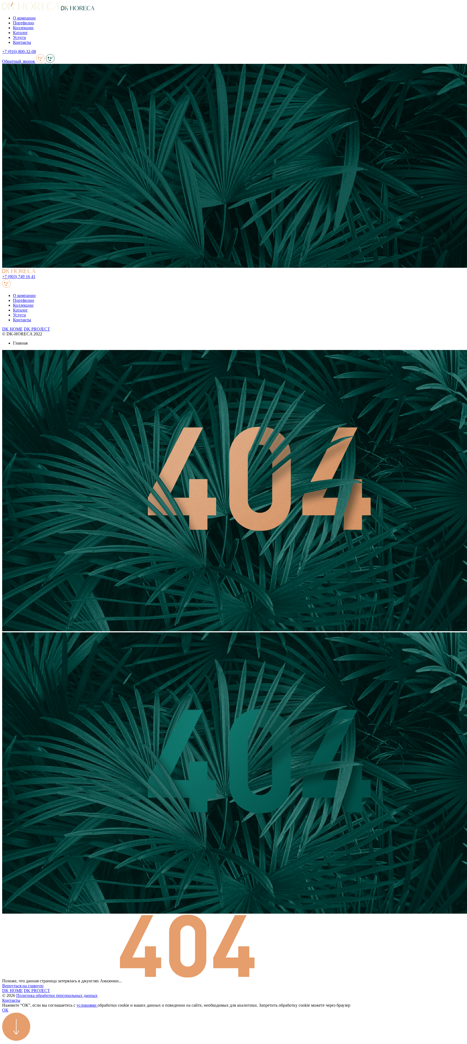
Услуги (19, 37)
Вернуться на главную (23, 985)
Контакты (22, 42)
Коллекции (23, 27)
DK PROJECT (37, 329)
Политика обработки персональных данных (57, 995)
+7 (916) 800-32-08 (19, 51)
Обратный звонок (18, 61)
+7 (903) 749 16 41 (18, 276)
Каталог (20, 32)
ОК (5, 1010)
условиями (87, 1005)
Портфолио (23, 23)
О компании (24, 18)
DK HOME (12, 329)
